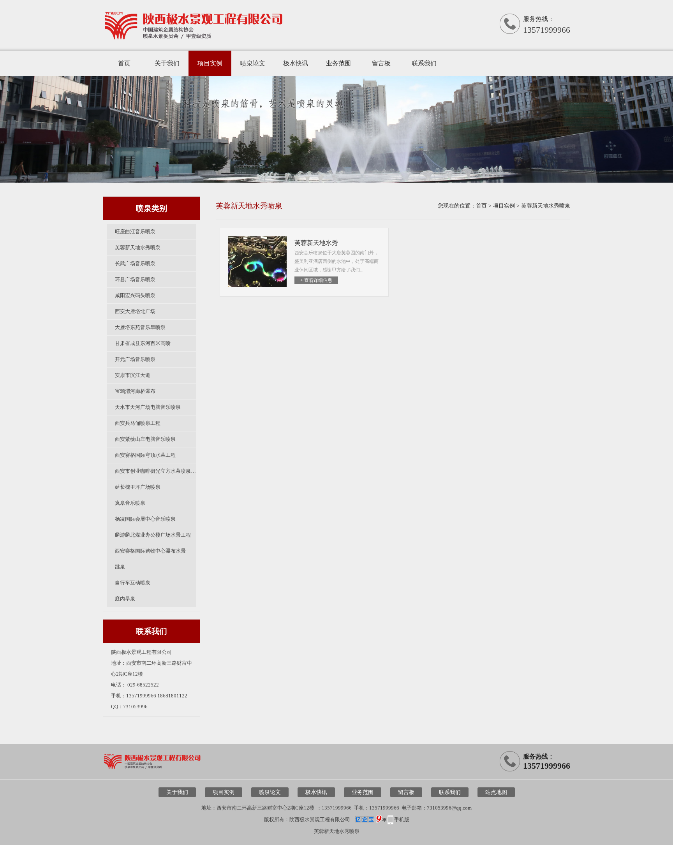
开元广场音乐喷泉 (135, 359)
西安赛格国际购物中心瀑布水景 (150, 551)
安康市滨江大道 (132, 375)
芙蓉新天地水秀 (316, 242)
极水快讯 (295, 63)
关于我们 (167, 63)
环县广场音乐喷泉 (135, 279)
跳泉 (120, 567)
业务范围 (338, 63)
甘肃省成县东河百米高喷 (143, 343)
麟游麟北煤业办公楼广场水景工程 (153, 535)
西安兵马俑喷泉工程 (137, 423)
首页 (124, 63)
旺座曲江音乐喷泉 (135, 231)
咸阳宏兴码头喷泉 (135, 295)
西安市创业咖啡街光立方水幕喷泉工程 (155, 471)
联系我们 (424, 63)
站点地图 (496, 792)
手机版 (401, 819)
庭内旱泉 (125, 599)
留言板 (381, 63)
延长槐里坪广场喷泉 (137, 487)
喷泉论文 (252, 63)
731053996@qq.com (449, 808)
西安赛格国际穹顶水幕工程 (145, 455)
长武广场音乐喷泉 (135, 263)
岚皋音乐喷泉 (130, 503)
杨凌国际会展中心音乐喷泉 (145, 519)
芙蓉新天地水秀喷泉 (137, 247)
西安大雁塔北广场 (135, 311)
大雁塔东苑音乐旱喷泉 (140, 327)
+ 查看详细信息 (316, 280)
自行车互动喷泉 (132, 583)
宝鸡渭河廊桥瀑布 (135, 391)
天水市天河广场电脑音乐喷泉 (148, 407)
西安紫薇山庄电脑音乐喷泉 (145, 439)
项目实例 (209, 63)
